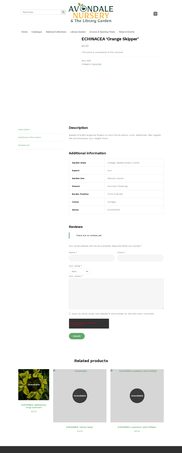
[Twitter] (128, 13)
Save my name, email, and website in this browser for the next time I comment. (113, 313)
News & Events (126, 32)
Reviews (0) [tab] (24, 145)
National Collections (56, 32)
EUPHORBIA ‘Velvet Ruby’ (79, 427)
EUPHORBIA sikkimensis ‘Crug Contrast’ (33, 406)
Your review (76, 276)
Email (121, 252)
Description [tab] (24, 129)
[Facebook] (121, 13)
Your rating (75, 266)
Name (73, 252)
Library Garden (78, 32)
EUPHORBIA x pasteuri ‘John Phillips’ (137, 427)
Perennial (97, 64)
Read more (35, 396)
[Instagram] (135, 13)
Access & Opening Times (102, 32)
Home (25, 32)
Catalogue (37, 32)
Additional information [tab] (29, 137)
